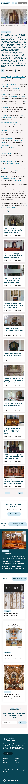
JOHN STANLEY (5, 94)
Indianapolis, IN (11, 570)
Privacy (5, 776)
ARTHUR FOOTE (5, 169)
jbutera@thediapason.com (15, 660)
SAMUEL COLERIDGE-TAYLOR (9, 161)
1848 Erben (17, 125)
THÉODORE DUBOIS (6, 130)
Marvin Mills (10, 163)
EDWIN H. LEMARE (5, 176)
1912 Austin (15, 178)
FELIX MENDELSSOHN (6, 138)
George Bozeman (12, 96)
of (6, 570)
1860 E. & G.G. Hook (19, 77)
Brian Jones (10, 125)
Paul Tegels (10, 77)
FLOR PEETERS (5, 146)
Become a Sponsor (19, 579)
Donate (23, 3)
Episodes (6, 758)
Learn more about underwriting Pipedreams (18, 524)
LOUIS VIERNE (4, 107)
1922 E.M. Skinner (11, 117)
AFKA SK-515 (18, 180)
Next (20, 493)
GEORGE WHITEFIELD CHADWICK (10, 84)
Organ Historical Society (14, 186)
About (16, 760)
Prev (7, 493)
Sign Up (22, 722)
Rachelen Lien (5, 148)
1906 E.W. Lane (17, 171)
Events (17, 758)
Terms (10, 776)
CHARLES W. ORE (6, 86)
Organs (5, 760)
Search (5, 762)
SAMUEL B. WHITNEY (6, 153)
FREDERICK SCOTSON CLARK (9, 123)
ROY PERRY (4, 115)
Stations (17, 762)
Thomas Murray (7, 178)
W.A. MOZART (4, 75)
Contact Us (14, 514)
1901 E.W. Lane (14, 148)
